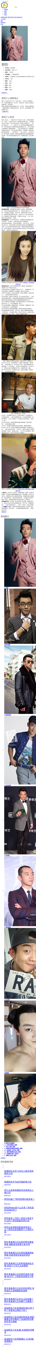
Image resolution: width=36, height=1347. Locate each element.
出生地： (7, 68)
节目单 (15, 17)
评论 (2, 24)
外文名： (7, 79)
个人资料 (3, 19)
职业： (7, 83)
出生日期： (8, 70)
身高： (7, 72)
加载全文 (4, 512)
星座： (7, 87)
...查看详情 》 (5, 111)
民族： (7, 81)
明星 (5, 13)
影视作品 (3, 22)
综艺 (21, 17)
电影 (5, 11)
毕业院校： (8, 74)
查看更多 (3, 1158)
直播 (18, 17)
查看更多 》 (5, 92)
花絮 (5, 14)
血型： (7, 85)
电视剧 (6, 9)
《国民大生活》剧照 (22, 489)
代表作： (7, 76)
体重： (7, 89)
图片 (2, 21)
